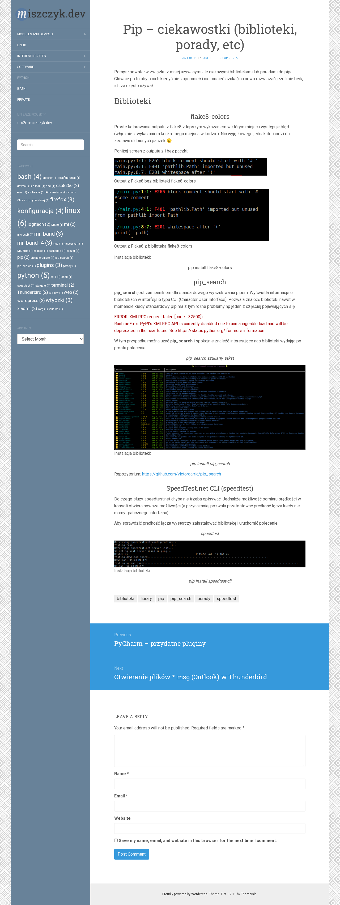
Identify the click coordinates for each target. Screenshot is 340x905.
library (146, 598)
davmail (24, 186)
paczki (72, 251)
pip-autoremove (42, 258)
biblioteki (50, 178)
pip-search (64, 258)
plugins (49, 265)
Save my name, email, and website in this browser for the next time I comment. (198, 840)
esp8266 (67, 185)
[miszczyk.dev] (50, 14)
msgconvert (73, 243)
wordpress (31, 300)
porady (69, 266)
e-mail (39, 186)
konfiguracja (40, 211)
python (33, 275)
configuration (70, 178)
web (71, 292)
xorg (43, 309)
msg (58, 243)
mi (70, 224)
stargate (42, 285)
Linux (21, 45)
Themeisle (249, 894)
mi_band (48, 234)
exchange (36, 192)
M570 (57, 225)
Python (23, 78)
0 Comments (229, 58)
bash (29, 176)
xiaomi (27, 308)
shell (66, 277)
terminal (62, 285)
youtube (56, 309)
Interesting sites (31, 56)
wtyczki (59, 300)
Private (23, 99)
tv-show (56, 293)
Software (25, 67)
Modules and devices (35, 34)
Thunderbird (32, 292)
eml (50, 186)
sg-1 (55, 277)
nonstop (40, 251)
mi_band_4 (34, 243)
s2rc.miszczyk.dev (36, 123)
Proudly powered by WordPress (184, 894)
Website (122, 818)
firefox (62, 199)
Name (121, 773)
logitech (39, 224)
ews (22, 192)
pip (23, 257)
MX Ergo (25, 251)
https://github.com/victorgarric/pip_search (181, 474)
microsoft (25, 234)
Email (121, 795)
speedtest (26, 285)
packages (57, 251)
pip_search (26, 266)
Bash (21, 89)
